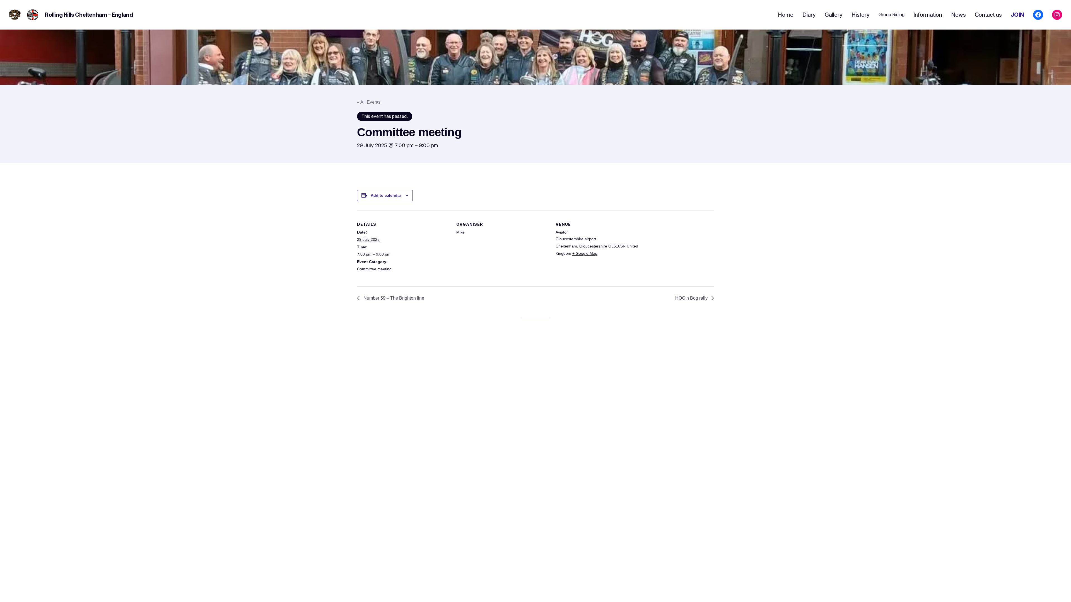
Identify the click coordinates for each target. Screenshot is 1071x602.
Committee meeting (374, 269)
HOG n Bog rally (692, 298)
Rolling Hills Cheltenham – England (89, 14)
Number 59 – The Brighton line (393, 298)
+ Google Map (584, 253)
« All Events (368, 102)
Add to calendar (386, 195)
